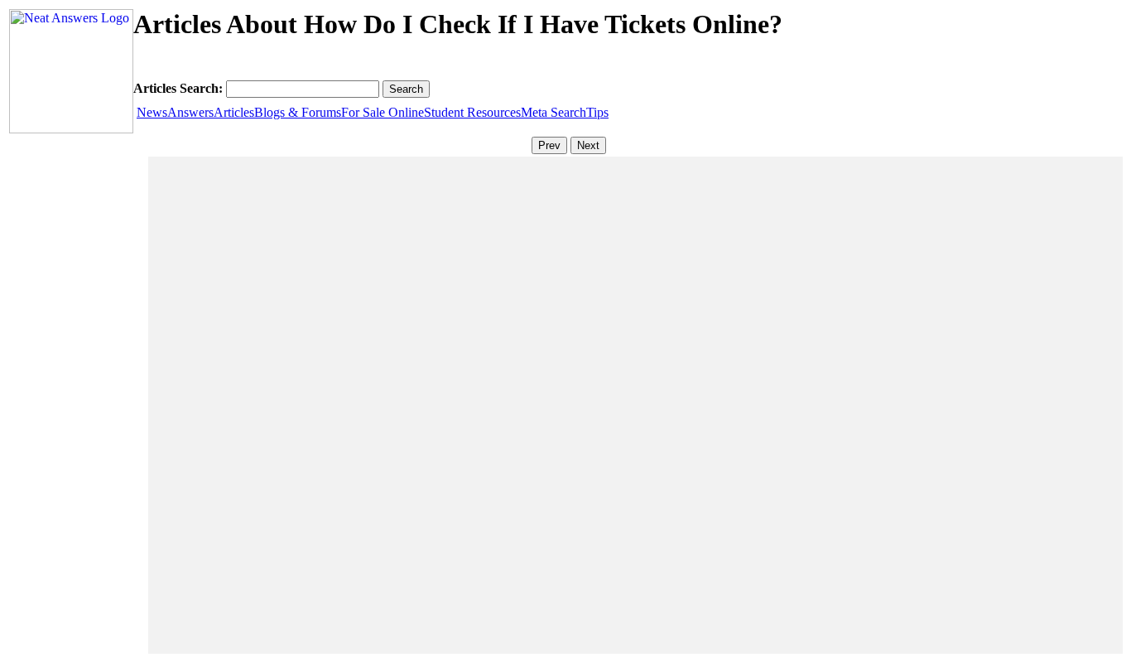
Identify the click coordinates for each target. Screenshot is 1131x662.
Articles (234, 112)
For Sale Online (382, 112)
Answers (190, 112)
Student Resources (472, 112)
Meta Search (553, 112)
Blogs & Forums (297, 112)
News (152, 112)
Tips (597, 112)
